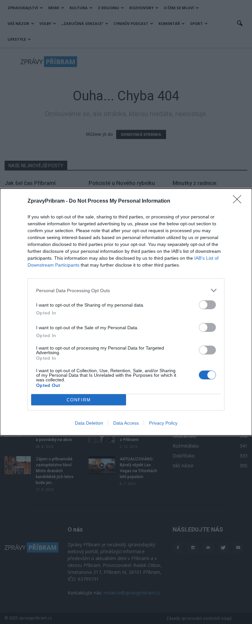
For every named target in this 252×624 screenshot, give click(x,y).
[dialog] (126, 312)
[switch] (207, 304)
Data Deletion (89, 423)
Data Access (126, 423)
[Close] (239, 201)
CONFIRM (79, 399)
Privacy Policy (163, 423)
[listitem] (126, 290)
